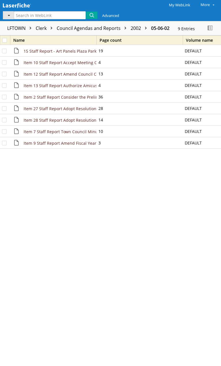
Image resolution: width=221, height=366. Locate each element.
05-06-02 (160, 28)
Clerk (42, 28)
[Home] (24, 5)
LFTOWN (17, 28)
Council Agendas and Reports (89, 28)
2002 (136, 28)
